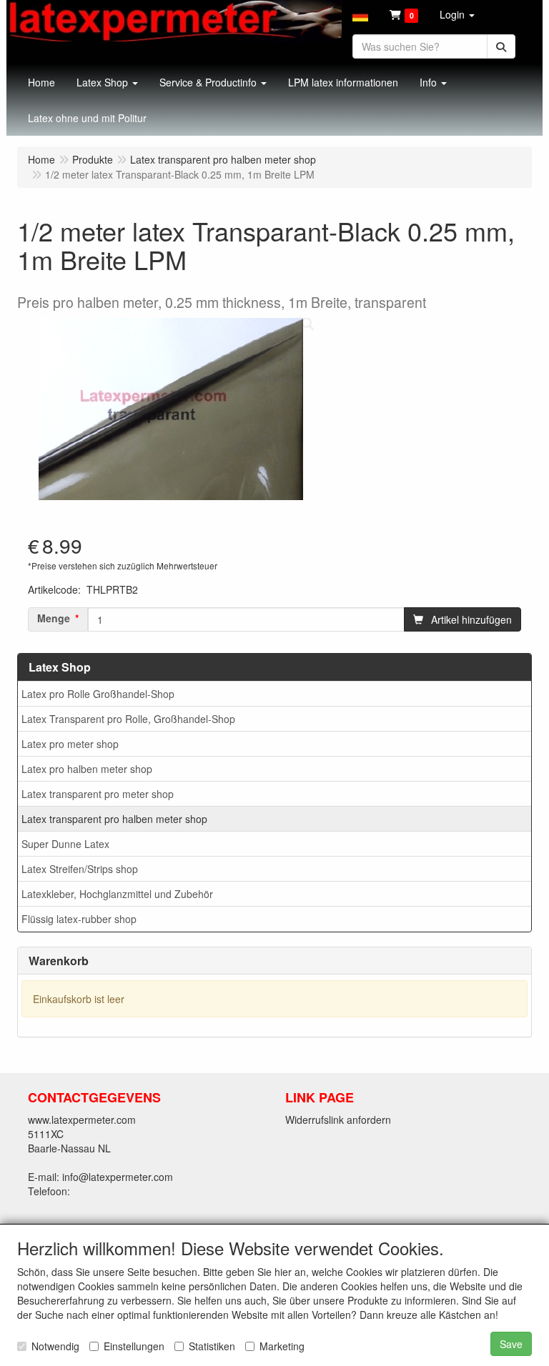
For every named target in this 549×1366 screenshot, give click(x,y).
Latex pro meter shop (70, 744)
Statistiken (212, 1346)
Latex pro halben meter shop (86, 769)
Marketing (282, 1346)
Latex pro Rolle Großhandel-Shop (97, 694)
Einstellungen (134, 1346)
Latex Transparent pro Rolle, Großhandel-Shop (128, 719)
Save (511, 1344)
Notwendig (55, 1346)
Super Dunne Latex (65, 844)
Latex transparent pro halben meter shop (114, 819)
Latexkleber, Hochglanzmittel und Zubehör (117, 894)
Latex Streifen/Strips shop (79, 869)
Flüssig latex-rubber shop (79, 919)
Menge (53, 618)
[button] (360, 14)
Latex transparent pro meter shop (97, 794)
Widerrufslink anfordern (338, 1119)
